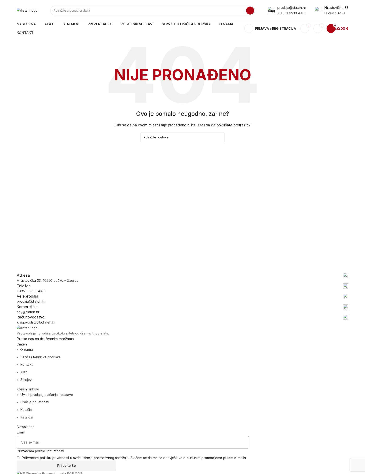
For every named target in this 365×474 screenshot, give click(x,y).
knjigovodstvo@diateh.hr (36, 322)
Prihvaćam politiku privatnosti (40, 451)
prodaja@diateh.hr (291, 7)
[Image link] (27, 328)
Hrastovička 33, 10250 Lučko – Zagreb (48, 280)
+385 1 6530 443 (291, 13)
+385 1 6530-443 (31, 291)
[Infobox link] (182, 275)
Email (21, 432)
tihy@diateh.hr (28, 312)
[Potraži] (250, 11)
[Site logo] (27, 10)
